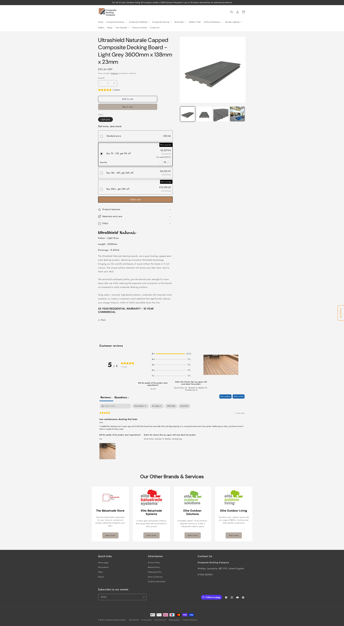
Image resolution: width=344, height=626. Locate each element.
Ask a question (225, 396)
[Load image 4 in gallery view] (237, 114)
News (100, 572)
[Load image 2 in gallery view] (204, 114)
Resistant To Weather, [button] (163, 439)
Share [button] (103, 320)
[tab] (121, 397)
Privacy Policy (154, 562)
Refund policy (134, 620)
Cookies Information (157, 581)
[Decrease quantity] (160, 162)
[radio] (135, 136)
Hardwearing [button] (177, 439)
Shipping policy (174, 620)
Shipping (114, 73)
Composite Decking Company (115, 620)
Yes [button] (100, 439)
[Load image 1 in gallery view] (187, 114)
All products (103, 567)
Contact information (190, 620)
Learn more (110, 535)
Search (101, 576)
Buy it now (128, 106)
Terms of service (160, 620)
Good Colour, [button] (149, 439)
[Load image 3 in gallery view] (220, 114)
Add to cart (135, 199)
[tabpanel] (172, 432)
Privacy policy (147, 620)
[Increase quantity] (169, 162)
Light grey (105, 119)
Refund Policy (154, 567)
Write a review (238, 396)
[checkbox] (171, 406)
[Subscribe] (143, 597)
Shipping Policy (155, 572)
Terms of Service (155, 576)
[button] (116, 22)
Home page (103, 562)
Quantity (101, 78)
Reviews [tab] (106, 397)
